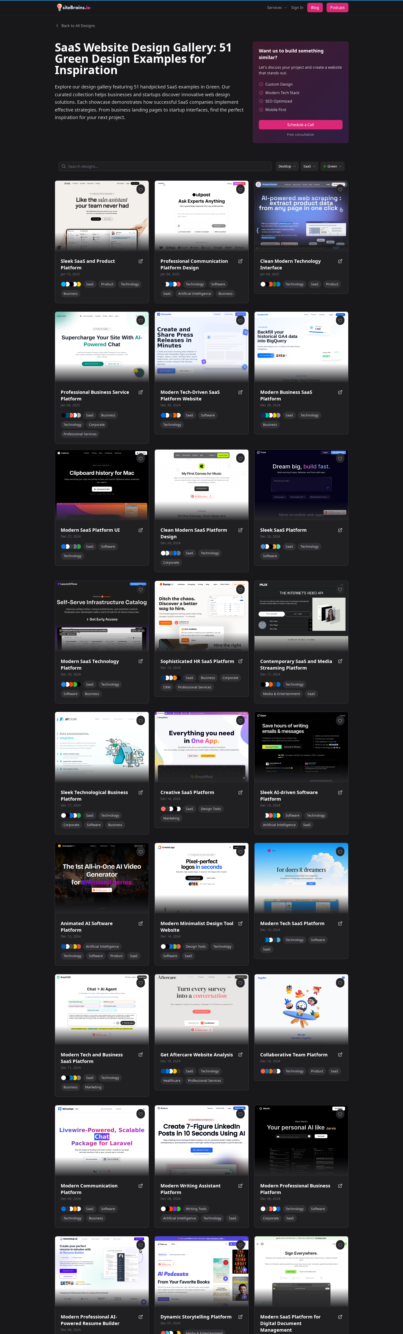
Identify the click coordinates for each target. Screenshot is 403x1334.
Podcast (337, 7)
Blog (315, 7)
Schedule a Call (300, 124)
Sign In (297, 7)
